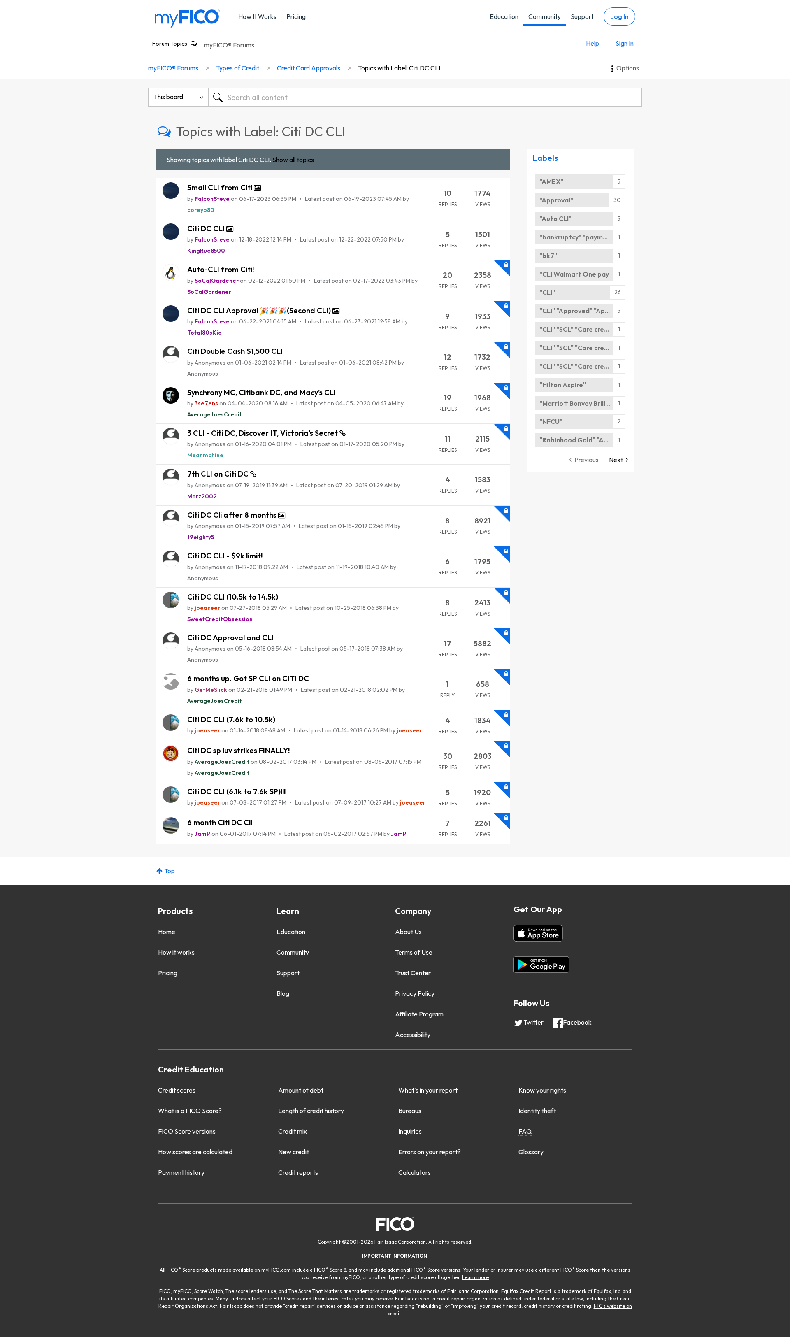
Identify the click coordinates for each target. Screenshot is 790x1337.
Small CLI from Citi (220, 187)
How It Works (257, 16)
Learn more (475, 1277)
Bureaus (409, 1111)
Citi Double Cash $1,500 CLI (235, 351)
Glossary (531, 1152)
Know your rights (542, 1090)
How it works (176, 952)
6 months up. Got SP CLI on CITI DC (248, 678)
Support (582, 16)
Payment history (181, 1172)
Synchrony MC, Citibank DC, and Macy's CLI (261, 392)
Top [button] (169, 871)
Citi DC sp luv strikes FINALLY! (238, 750)
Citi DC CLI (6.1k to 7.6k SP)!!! (236, 791)
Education (504, 16)
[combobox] (425, 97)
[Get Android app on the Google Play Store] (541, 964)
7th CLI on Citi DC (218, 474)
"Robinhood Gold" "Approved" (582, 440)
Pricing (296, 16)
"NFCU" (550, 421)
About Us (408, 932)
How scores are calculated (195, 1152)
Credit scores (176, 1090)
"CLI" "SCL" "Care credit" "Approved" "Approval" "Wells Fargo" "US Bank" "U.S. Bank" (582, 329)
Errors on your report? (429, 1152)
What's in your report (428, 1090)
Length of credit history (311, 1111)
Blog (282, 993)
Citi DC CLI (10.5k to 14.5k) (232, 597)
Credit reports (298, 1172)
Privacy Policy (414, 993)
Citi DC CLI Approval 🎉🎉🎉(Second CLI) (259, 310)
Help (592, 43)
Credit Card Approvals (308, 68)
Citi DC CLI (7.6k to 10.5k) (231, 719)
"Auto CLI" (555, 218)
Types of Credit (237, 68)
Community (544, 16)
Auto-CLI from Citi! (220, 269)
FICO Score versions (187, 1131)
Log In (619, 16)
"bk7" (548, 255)
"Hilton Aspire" (562, 385)
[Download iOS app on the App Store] (538, 933)
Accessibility (412, 1034)
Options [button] (627, 68)
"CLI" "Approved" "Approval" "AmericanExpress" (582, 311)
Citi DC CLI (206, 228)
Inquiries (410, 1131)
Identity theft (537, 1111)
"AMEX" (551, 181)
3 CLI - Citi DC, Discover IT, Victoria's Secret (263, 433)
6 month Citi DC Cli (219, 822)
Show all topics (293, 160)
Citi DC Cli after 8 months (232, 515)
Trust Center (413, 973)
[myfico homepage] (187, 18)
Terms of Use (413, 952)
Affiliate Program (419, 1014)
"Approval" (556, 200)
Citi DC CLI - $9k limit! (225, 555)
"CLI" (547, 292)
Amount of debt (300, 1090)
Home (166, 932)
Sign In (625, 43)
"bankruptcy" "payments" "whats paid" (582, 237)
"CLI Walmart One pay (574, 274)
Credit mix (292, 1131)
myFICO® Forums (229, 45)
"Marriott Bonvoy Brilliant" (580, 403)
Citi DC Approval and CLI (230, 637)
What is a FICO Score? (190, 1111)
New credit (293, 1152)
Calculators (414, 1172)
